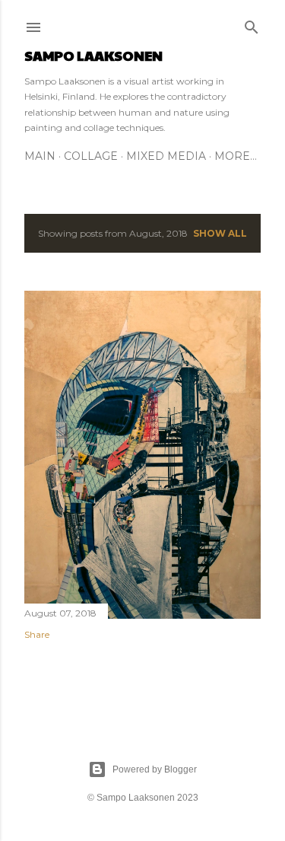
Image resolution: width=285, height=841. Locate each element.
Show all (220, 233)
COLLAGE (91, 156)
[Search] (251, 24)
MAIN (39, 156)
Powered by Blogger (154, 769)
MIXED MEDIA (166, 156)
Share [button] (36, 634)
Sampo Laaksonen (93, 55)
